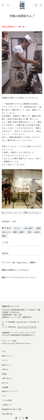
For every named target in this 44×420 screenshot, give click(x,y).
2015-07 (17, 228)
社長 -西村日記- (7, 414)
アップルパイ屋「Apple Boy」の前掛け (19, 262)
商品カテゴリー (7, 356)
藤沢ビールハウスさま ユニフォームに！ (19, 277)
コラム (4, 396)
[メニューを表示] (3, 5)
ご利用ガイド (7, 405)
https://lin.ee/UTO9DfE (26, 327)
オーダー (5, 360)
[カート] (40, 5)
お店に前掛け (28, 228)
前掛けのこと (7, 365)
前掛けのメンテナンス (10, 391)
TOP (3, 351)
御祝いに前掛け (19, 232)
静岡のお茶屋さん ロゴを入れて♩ (16, 269)
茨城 (29, 232)
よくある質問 (7, 400)
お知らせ (5, 369)
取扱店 (4, 374)
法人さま (5, 383)
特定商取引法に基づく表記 (11, 409)
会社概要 (5, 387)
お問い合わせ (7, 378)
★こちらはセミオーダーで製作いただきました (21, 212)
